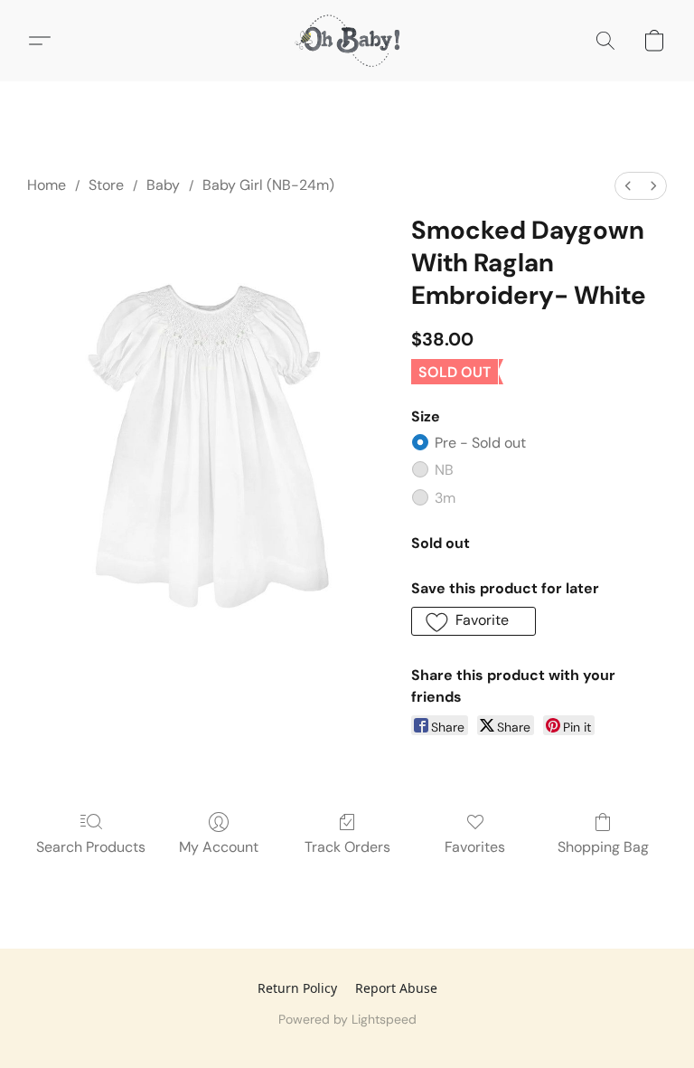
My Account (218, 846)
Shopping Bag (603, 846)
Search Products (90, 846)
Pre (480, 442)
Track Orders (347, 846)
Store (106, 184)
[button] (347, 40)
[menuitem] (628, 186)
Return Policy (297, 988)
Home (46, 184)
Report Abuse (396, 988)
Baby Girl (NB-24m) (268, 184)
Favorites (475, 846)
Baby (163, 184)
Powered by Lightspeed (347, 1019)
